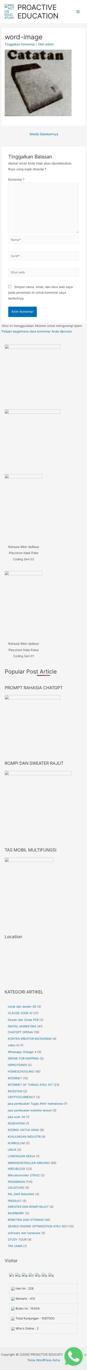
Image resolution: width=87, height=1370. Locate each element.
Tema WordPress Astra (43, 1360)
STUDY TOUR (17, 1239)
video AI (13, 1045)
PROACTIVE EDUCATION (37, 11)
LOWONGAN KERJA (21, 1156)
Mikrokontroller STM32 (24, 1175)
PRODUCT (15, 1201)
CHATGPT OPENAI (20, 1032)
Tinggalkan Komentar (20, 44)
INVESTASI (15, 1091)
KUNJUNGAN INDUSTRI (24, 1136)
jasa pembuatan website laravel (30, 1110)
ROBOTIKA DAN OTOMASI (26, 1219)
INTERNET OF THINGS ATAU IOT (30, 1084)
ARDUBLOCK (16, 1168)
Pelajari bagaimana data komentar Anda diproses (37, 331)
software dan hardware (24, 1233)
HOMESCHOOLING (21, 1071)
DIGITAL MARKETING (22, 1026)
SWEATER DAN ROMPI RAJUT (28, 1206)
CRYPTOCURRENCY (21, 1097)
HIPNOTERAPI (17, 1065)
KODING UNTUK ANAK (23, 1130)
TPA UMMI (15, 1246)
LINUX (12, 1149)
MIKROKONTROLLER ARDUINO (29, 1163)
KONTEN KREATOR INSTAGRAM (30, 1038)
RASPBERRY (16, 1213)
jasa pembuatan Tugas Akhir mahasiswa (35, 1103)
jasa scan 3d (16, 1117)
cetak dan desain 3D (22, 1006)
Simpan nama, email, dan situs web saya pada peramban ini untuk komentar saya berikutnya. (40, 292)
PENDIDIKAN (16, 1182)
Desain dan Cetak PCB (23, 1020)
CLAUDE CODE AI (20, 1013)
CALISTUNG (16, 1187)
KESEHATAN (16, 1123)
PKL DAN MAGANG (21, 1194)
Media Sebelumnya (44, 134)
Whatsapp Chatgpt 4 (22, 1052)
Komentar (16, 179)
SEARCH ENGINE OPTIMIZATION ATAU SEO (38, 1226)
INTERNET (15, 1078)
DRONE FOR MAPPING (23, 1058)
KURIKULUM (16, 1143)
